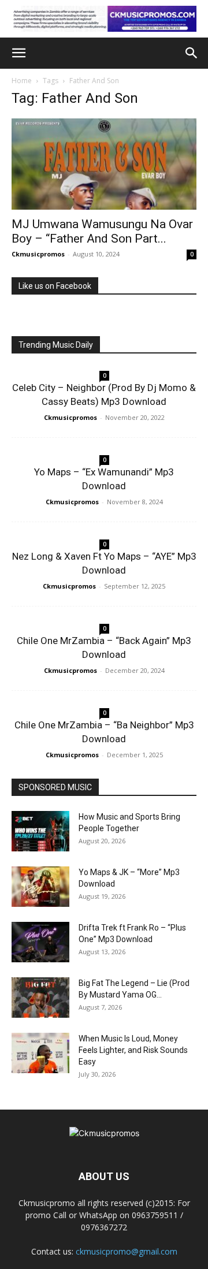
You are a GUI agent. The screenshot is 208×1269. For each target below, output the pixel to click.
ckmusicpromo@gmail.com (126, 1251)
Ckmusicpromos (38, 254)
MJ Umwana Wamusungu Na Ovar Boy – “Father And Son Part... (102, 231)
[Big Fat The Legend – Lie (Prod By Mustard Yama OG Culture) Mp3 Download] (40, 997)
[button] (18, 53)
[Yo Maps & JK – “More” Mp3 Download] (40, 886)
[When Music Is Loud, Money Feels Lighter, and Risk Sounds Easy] (40, 1053)
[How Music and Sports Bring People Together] (40, 831)
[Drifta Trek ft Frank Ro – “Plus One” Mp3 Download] (40, 942)
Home (22, 80)
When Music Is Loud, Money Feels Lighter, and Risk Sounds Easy (133, 1050)
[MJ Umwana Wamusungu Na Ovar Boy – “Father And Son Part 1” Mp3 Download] (104, 164)
